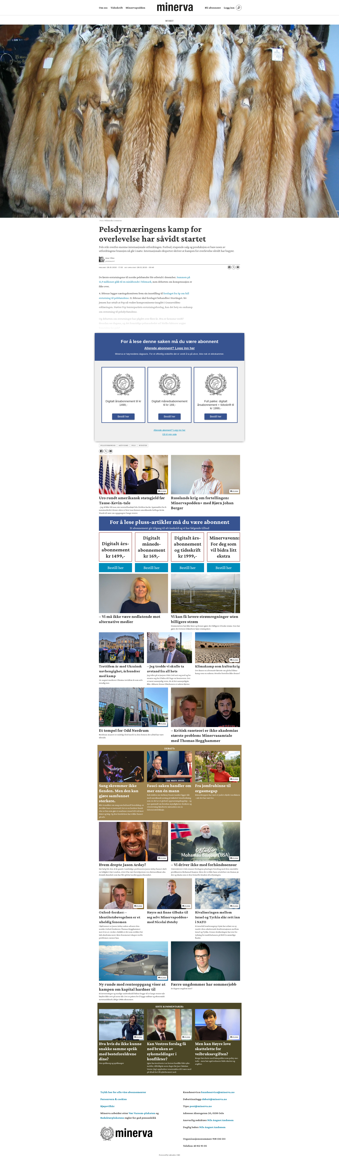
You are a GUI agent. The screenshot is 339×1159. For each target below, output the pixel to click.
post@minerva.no (201, 1106)
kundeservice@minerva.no (218, 1092)
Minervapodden (135, 7)
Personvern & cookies (113, 1099)
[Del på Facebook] (229, 267)
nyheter (143, 445)
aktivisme (123, 445)
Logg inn (229, 7)
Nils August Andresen (220, 1120)
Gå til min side (169, 434)
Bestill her (123, 416)
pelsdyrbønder (107, 445)
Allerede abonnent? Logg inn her (169, 348)
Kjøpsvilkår (107, 1106)
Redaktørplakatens (112, 1117)
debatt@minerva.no (214, 1099)
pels (133, 445)
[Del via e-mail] (238, 267)
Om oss (103, 7)
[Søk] (238, 7)
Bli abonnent (213, 7)
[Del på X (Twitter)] (234, 267)
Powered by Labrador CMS (169, 1155)
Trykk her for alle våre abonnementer (123, 1092)
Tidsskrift (117, 7)
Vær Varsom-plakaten (142, 1113)
